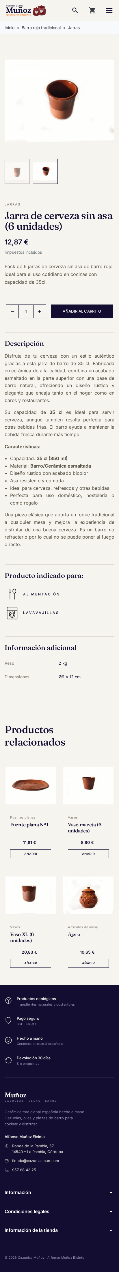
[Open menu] (109, 10)
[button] (12, 311)
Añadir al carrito (82, 311)
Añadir (30, 854)
